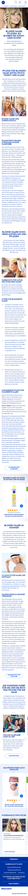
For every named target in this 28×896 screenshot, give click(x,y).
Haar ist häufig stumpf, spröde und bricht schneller (14, 428)
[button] (21, 505)
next (26, 501)
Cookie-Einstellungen (10, 872)
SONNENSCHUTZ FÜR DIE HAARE (14, 675)
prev (2, 501)
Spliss (9, 167)
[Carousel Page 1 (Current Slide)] (13, 481)
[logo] (3, 2)
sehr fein (19, 157)
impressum (21, 872)
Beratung (6, 6)
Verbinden (14, 859)
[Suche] (16, 2)
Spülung (16, 178)
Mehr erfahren (14, 756)
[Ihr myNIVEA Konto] (20, 2)
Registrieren (14, 884)
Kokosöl (21, 658)
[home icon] (2, 6)
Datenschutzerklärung (14, 870)
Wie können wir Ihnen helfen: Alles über (14, 877)
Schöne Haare (14, 6)
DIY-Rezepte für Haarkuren (14, 468)
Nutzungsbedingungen (14, 867)
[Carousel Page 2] (14, 481)
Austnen (12, 450)
